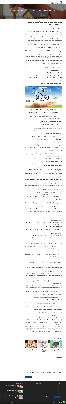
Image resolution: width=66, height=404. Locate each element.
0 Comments (48, 28)
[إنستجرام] (46, 396)
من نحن (41, 389)
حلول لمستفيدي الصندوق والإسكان (55, 387)
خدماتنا (41, 387)
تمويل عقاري (52, 28)
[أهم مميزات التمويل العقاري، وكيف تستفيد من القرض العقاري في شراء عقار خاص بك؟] (21, 397)
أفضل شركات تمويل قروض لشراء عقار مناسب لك (31, 350)
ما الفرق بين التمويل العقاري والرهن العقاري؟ (56, 350)
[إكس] (48, 396)
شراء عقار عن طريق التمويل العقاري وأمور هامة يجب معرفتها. (45, 158)
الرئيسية (40, 385)
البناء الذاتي (59, 385)
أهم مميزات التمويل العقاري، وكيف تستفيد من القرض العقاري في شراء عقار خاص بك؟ (12, 396)
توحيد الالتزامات (58, 389)
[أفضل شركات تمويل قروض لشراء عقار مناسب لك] (21, 386)
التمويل (53, 322)
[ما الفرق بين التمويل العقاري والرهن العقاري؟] (21, 391)
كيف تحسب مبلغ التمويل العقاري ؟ (51, 72)
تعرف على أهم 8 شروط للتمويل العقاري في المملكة (47, 206)
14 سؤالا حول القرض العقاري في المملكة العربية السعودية (46, 297)
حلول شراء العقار (54, 70)
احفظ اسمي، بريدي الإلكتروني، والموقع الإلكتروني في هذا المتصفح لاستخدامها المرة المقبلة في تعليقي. (44, 373)
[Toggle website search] (4, 2)
